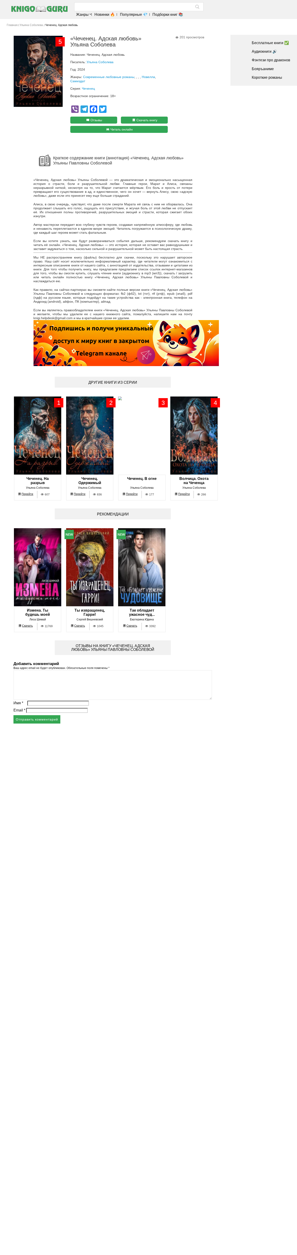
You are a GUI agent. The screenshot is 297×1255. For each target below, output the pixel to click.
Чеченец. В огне (142, 479)
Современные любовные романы (108, 77)
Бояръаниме (263, 69)
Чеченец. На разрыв (37, 481)
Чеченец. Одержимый (89, 481)
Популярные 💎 (133, 14)
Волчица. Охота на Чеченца (194, 481)
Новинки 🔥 (104, 14)
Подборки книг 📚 (167, 14)
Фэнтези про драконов (271, 60)
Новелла (148, 77)
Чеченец (88, 88)
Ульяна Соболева (100, 62)
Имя (18, 703)
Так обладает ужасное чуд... (142, 612)
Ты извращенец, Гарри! (89, 612)
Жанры (82, 14)
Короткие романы (267, 77)
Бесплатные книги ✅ (270, 43)
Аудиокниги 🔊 (264, 51)
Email (19, 710)
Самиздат (77, 81)
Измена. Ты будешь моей (37, 612)
